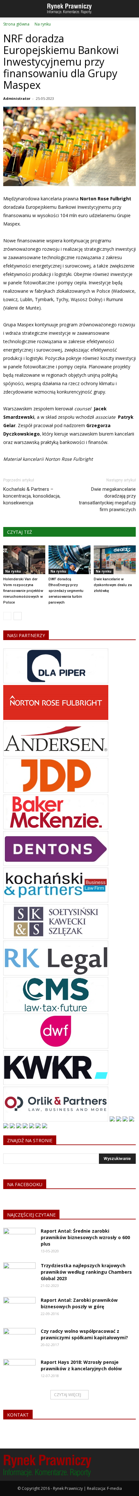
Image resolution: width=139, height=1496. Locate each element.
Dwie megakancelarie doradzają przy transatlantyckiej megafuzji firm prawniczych (107, 499)
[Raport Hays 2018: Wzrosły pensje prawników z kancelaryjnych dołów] (19, 1370)
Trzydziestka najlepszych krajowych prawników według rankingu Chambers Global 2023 (86, 1271)
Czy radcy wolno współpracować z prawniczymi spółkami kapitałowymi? (84, 1334)
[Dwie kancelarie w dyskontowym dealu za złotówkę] (115, 559)
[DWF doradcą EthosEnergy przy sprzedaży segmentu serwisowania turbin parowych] (69, 559)
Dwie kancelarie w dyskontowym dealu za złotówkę (113, 585)
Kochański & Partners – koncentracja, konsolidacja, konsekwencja (31, 496)
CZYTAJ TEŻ (19, 532)
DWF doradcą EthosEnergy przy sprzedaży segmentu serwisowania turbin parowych (65, 591)
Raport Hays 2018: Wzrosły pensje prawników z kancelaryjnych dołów (81, 1365)
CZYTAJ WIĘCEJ (67, 1394)
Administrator (16, 98)
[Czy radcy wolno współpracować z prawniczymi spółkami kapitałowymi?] (19, 1339)
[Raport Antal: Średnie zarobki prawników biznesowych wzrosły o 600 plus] (19, 1239)
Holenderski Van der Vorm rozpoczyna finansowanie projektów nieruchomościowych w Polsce (23, 591)
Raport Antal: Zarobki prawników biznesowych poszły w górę (79, 1303)
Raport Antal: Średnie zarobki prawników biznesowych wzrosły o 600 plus (85, 1237)
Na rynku (13, 571)
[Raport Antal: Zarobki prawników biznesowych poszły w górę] (19, 1308)
